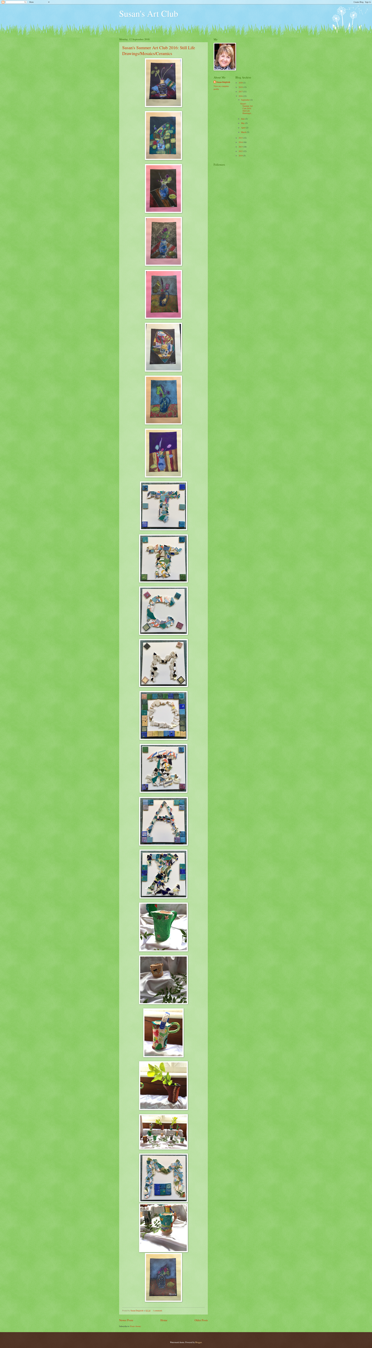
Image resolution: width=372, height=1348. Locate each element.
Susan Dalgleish (223, 82)
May (243, 123)
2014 (241, 142)
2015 (241, 137)
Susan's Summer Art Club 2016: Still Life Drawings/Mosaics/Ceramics (158, 50)
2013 (241, 146)
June (243, 118)
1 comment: (158, 1310)
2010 (241, 155)
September (245, 99)
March (244, 132)
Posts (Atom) (135, 1326)
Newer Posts (126, 1320)
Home (163, 1320)
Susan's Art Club (148, 13)
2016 (241, 96)
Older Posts (201, 1320)
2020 (241, 82)
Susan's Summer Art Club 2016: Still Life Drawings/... (246, 108)
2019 (241, 87)
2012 (241, 151)
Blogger (198, 1342)
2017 (241, 91)
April (243, 127)
